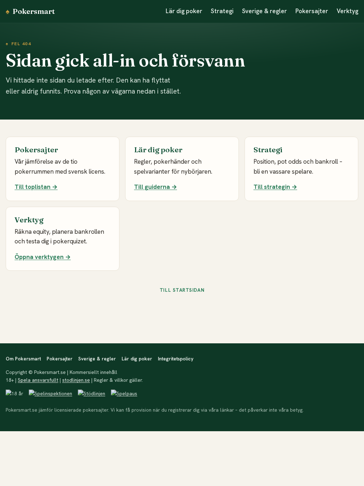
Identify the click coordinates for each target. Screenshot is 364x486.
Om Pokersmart (23, 358)
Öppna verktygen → (43, 257)
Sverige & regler (264, 11)
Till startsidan (182, 290)
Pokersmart (30, 11)
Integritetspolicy (175, 358)
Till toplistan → (36, 187)
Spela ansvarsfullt (38, 380)
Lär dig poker (184, 11)
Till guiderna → (155, 187)
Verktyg (347, 11)
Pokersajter (311, 11)
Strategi (222, 11)
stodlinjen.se (76, 380)
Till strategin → (275, 187)
